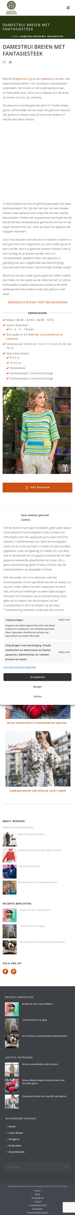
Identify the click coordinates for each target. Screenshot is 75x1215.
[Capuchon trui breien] (10, 872)
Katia (65, 105)
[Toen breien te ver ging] (10, 931)
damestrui (48, 79)
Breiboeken (15, 1145)
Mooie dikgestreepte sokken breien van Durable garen (38, 723)
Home (15, 36)
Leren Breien (16, 1132)
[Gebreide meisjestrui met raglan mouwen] (10, 856)
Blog (37, 1194)
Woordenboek (17, 1151)
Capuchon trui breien (29, 866)
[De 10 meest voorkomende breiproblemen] (10, 947)
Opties (37, 696)
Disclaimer (37, 1209)
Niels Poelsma (59, 1186)
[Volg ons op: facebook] (5, 972)
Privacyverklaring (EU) (37, 1212)
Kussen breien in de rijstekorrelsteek (37, 882)
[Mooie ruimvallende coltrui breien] (12, 1069)
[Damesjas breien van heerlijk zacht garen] (37, 759)
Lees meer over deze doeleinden (19, 667)
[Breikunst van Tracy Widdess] (10, 915)
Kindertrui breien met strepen (18, 827)
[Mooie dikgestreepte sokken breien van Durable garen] (12, 1086)
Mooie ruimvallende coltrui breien (40, 1064)
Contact (37, 1201)
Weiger (37, 686)
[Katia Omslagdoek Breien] (10, 839)
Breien (12, 1126)
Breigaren (14, 1139)
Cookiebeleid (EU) (37, 1205)
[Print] (12, 61)
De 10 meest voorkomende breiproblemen (42, 942)
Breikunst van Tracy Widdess (35, 909)
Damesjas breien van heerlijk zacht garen (38, 790)
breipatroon (21, 79)
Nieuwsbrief (37, 1198)
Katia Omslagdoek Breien (31, 834)
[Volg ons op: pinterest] (13, 972)
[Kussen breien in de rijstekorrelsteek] (10, 888)
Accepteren (37, 677)
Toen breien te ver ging (32, 925)
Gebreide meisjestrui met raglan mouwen (40, 850)
